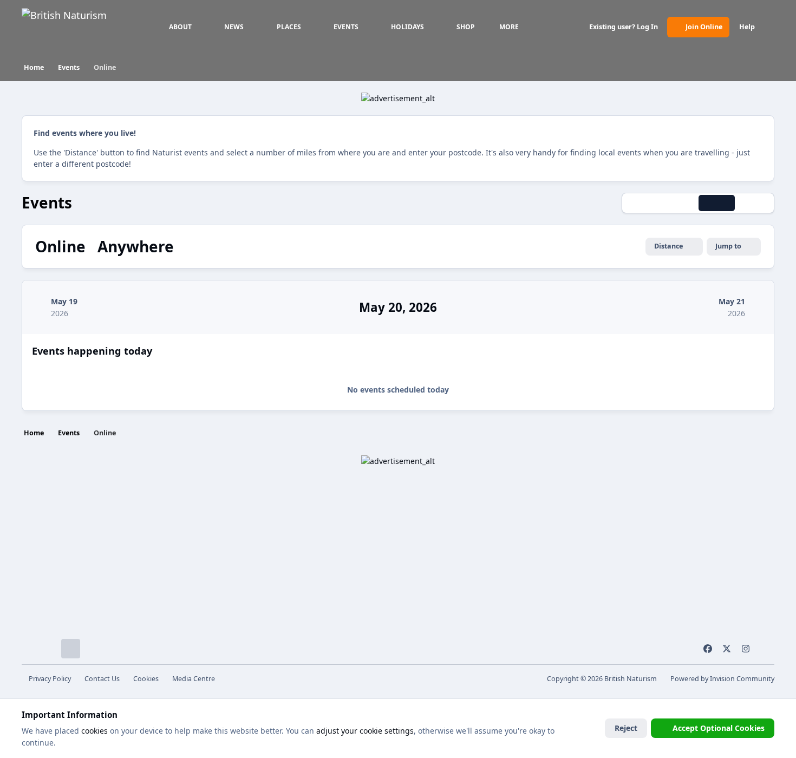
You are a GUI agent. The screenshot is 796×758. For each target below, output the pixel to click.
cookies (94, 731)
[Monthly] (642, 203)
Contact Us (102, 678)
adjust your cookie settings (365, 731)
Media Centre (193, 678)
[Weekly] (679, 203)
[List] (754, 203)
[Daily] (716, 203)
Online (62, 246)
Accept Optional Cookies (719, 728)
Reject (626, 728)
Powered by (722, 678)
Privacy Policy (50, 678)
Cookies (146, 678)
